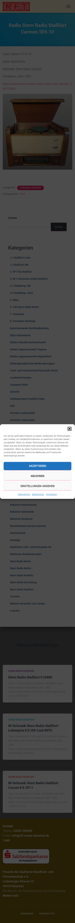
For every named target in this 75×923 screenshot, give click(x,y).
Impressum (51, 494)
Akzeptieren (37, 466)
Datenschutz (24, 494)
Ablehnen (37, 476)
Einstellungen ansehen (38, 486)
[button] (69, 428)
